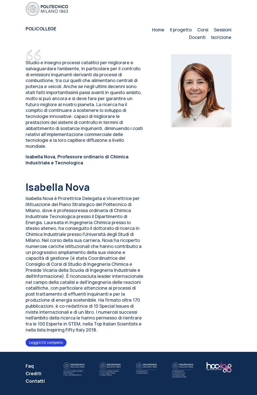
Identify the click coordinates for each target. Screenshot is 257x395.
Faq (30, 366)
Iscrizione (221, 37)
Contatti (35, 381)
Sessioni (222, 30)
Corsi (202, 30)
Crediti (33, 374)
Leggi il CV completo (46, 342)
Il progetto (181, 30)
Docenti (197, 37)
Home (158, 30)
